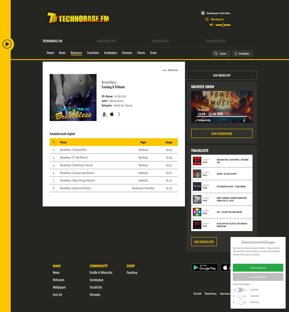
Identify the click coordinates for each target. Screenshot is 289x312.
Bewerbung (210, 293)
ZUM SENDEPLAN (221, 133)
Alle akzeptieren (258, 267)
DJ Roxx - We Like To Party (226, 173)
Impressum (225, 293)
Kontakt (198, 293)
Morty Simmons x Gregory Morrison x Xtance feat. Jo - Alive (232, 199)
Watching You (217, 19)
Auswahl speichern (258, 276)
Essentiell (254, 289)
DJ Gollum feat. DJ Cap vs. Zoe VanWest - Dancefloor (232, 225)
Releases (58, 279)
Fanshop (132, 272)
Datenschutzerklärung (264, 259)
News (56, 272)
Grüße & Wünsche (101, 272)
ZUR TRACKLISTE (204, 241)
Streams (95, 294)
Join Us (57, 294)
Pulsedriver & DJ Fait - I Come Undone (231, 186)
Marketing (254, 301)
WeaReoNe (173, 70)
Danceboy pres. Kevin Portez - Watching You (232, 161)
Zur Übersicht (222, 75)
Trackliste (96, 287)
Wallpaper (59, 287)
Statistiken (254, 295)
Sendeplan (96, 279)
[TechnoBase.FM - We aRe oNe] (78, 25)
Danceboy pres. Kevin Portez (218, 13)
